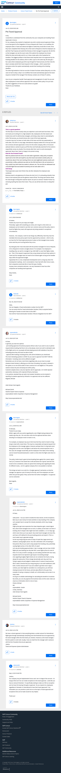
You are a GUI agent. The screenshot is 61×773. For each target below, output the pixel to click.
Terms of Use (12, 764)
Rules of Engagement (8, 716)
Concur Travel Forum (26, 11)
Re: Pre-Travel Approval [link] (42, 11)
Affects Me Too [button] (11, 96)
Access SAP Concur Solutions (10, 728)
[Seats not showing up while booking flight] (57, 112)
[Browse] (3, 7)
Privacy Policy (5, 764)
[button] (55, 22)
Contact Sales (6, 736)
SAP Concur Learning (8, 756)
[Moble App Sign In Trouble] (54, 112)
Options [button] (56, 10)
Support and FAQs (7, 722)
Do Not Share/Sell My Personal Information (25, 764)
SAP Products (6, 745)
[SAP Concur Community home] (7, 2)
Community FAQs (7, 719)
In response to (15, 213)
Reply (50, 104)
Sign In (56, 2)
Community (20, 3)
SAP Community (6, 748)
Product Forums (12, 11)
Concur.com (5, 731)
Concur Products (7, 733)
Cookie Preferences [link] (39, 764)
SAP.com (4, 742)
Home (3, 11)
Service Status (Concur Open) (10, 753)
